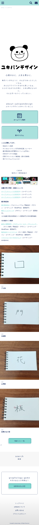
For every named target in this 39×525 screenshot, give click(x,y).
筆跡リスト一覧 (19, 441)
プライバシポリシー (19, 514)
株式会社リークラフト (8, 232)
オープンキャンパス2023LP (10, 191)
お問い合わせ (19, 510)
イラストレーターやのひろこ (10, 237)
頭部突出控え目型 (19, 486)
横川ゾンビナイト (7, 210)
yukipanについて (19, 507)
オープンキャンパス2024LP (10, 194)
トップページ (19, 503)
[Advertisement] (19, 29)
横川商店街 (5, 205)
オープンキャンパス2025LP (10, 197)
